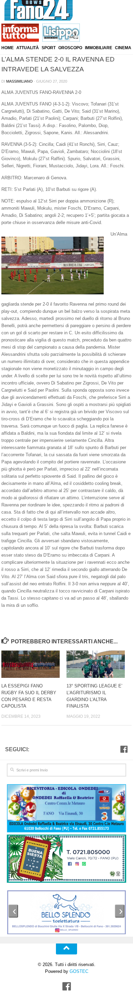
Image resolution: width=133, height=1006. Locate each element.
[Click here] (66, 860)
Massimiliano (19, 81)
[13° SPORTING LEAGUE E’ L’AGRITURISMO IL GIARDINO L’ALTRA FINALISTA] (98, 664)
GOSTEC (78, 971)
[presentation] (13, 911)
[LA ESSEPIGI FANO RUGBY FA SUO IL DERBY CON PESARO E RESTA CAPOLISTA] (33, 664)
